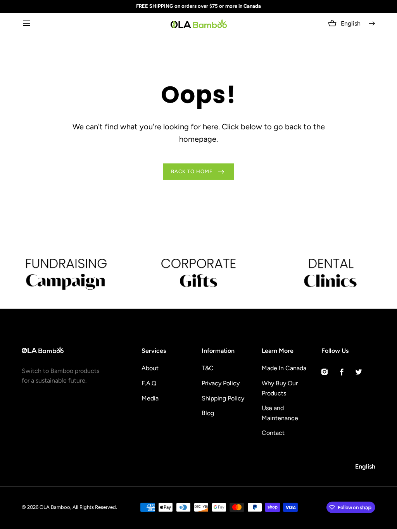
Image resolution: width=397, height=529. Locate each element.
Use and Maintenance (280, 413)
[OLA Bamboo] (199, 23)
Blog (208, 413)
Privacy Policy (221, 383)
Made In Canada (284, 368)
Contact (273, 432)
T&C (208, 368)
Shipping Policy (223, 398)
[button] (26, 23)
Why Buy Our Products (280, 388)
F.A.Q (149, 383)
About (150, 368)
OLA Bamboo (55, 507)
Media (150, 398)
